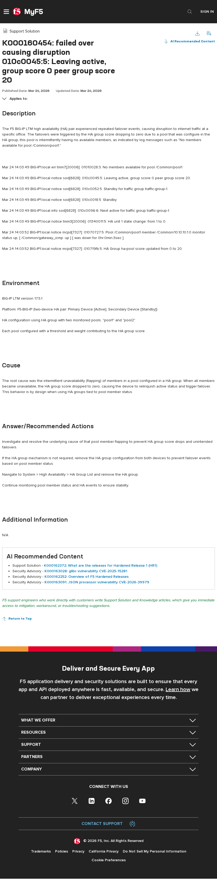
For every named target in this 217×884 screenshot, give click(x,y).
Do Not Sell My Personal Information (154, 851)
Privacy (78, 851)
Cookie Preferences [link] (109, 860)
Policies (61, 851)
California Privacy (104, 851)
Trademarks (41, 851)
